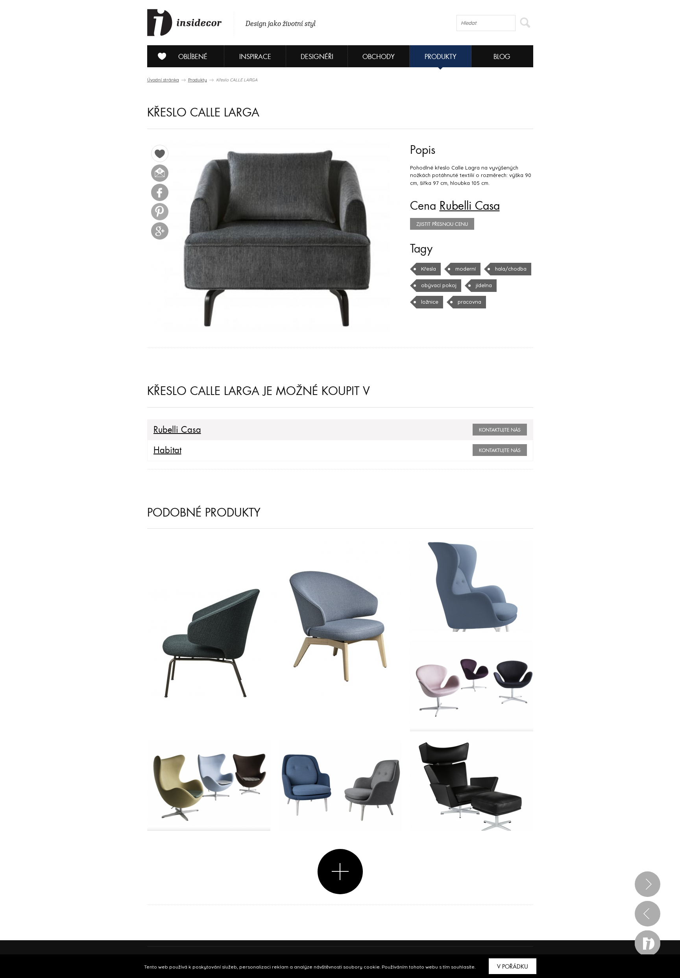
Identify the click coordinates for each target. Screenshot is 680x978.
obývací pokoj (438, 285)
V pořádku (512, 966)
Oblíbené (192, 57)
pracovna (469, 302)
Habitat (167, 450)
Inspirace (255, 57)
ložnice (429, 302)
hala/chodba (511, 269)
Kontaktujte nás (500, 430)
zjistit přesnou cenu (442, 224)
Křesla (428, 269)
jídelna (484, 285)
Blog (501, 57)
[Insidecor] (184, 23)
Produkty (440, 57)
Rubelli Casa (470, 206)
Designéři (317, 57)
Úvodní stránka (163, 80)
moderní (465, 269)
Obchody (378, 57)
